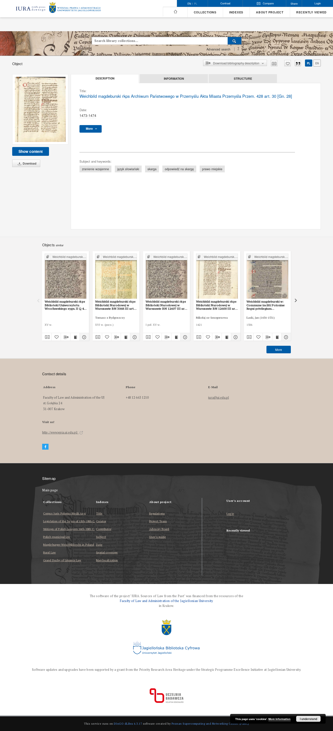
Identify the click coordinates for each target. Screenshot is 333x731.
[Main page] (175, 12)
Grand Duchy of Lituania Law (62, 560)
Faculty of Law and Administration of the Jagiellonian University (166, 601)
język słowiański (128, 169)
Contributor (103, 529)
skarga (152, 169)
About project (270, 12)
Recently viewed (311, 12)
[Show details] (83, 337)
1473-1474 (87, 115)
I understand (308, 719)
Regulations (157, 513)
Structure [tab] (243, 78)
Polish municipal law (56, 537)
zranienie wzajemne (95, 169)
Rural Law (49, 552)
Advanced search (218, 49)
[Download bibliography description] (65, 337)
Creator (101, 521)
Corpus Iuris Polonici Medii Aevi (64, 513)
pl (195, 4)
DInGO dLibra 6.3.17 (128, 723)
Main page (50, 490)
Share (294, 3)
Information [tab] (174, 78)
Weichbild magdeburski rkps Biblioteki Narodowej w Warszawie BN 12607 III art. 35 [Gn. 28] (166, 305)
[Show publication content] (75, 337)
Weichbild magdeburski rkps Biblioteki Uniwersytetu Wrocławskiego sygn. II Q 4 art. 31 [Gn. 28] (65, 305)
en (317, 63)
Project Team (158, 521)
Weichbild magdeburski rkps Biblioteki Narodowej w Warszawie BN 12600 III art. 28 (216, 305)
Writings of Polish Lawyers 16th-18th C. (69, 529)
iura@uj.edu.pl (218, 397)
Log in (230, 513)
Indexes (236, 12)
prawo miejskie (212, 169)
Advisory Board (159, 529)
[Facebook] (45, 447)
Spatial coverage (107, 552)
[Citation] (298, 63)
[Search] (235, 41)
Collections (205, 12)
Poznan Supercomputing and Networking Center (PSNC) (210, 723)
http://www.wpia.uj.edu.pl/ (60, 432)
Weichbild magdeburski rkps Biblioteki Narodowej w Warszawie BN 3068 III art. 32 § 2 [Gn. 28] (115, 305)
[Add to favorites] (287, 63)
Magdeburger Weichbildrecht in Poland (68, 544)
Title (99, 513)
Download (29, 163)
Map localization (107, 560)
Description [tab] (105, 78)
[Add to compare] (274, 63)
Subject (101, 537)
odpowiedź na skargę (179, 169)
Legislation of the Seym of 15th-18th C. (69, 521)
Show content (31, 151)
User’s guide (157, 537)
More (278, 349)
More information (279, 719)
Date (99, 544)
